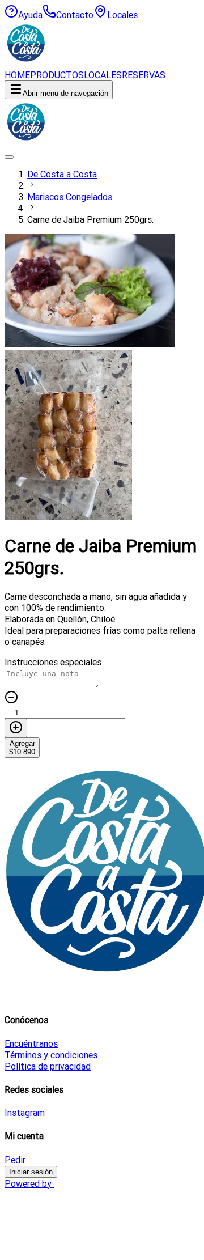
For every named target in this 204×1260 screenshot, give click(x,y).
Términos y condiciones (51, 1054)
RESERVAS (143, 74)
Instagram (25, 1112)
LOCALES (103, 74)
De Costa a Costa (62, 174)
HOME (17, 74)
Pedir (15, 1159)
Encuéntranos (31, 1043)
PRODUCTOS (57, 74)
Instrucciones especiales (53, 662)
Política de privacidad (48, 1066)
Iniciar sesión (31, 1172)
